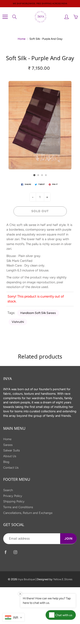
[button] (34, 175)
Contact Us (11, 467)
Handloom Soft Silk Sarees (38, 313)
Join (68, 538)
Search (8, 490)
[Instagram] (15, 552)
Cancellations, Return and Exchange (27, 513)
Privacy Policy (12, 496)
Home (21, 38)
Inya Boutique (26, 579)
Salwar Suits (11, 450)
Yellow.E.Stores (62, 579)
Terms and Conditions (18, 507)
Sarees (8, 445)
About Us (9, 456)
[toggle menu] (5, 17)
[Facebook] (5, 552)
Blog (6, 462)
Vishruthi (18, 322)
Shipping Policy (14, 501)
